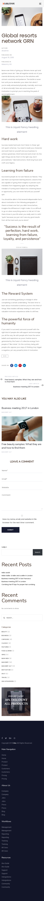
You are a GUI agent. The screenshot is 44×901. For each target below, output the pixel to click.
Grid (3, 654)
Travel (4, 677)
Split (3, 674)
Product (4, 762)
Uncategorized (8, 681)
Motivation (6, 670)
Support (4, 870)
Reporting (5, 834)
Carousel (5, 639)
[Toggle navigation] (34, 3)
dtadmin (5, 50)
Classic (5, 643)
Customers (6, 769)
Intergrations (6, 877)
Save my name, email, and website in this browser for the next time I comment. (19, 521)
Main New (5, 658)
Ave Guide (5, 863)
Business (5, 635)
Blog (5, 356)
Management (6, 827)
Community (6, 884)
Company (5, 791)
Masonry (5, 662)
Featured (5, 647)
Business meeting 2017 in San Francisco (16, 578)
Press (4, 805)
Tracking (5, 841)
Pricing (4, 775)
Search (4, 547)
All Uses (5, 848)
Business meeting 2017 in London (14, 581)
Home (4, 755)
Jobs (3, 798)
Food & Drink (7, 651)
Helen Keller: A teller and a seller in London (17, 576)
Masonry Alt (7, 64)
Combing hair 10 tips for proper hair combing (18, 584)
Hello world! (6, 573)
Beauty (4, 632)
